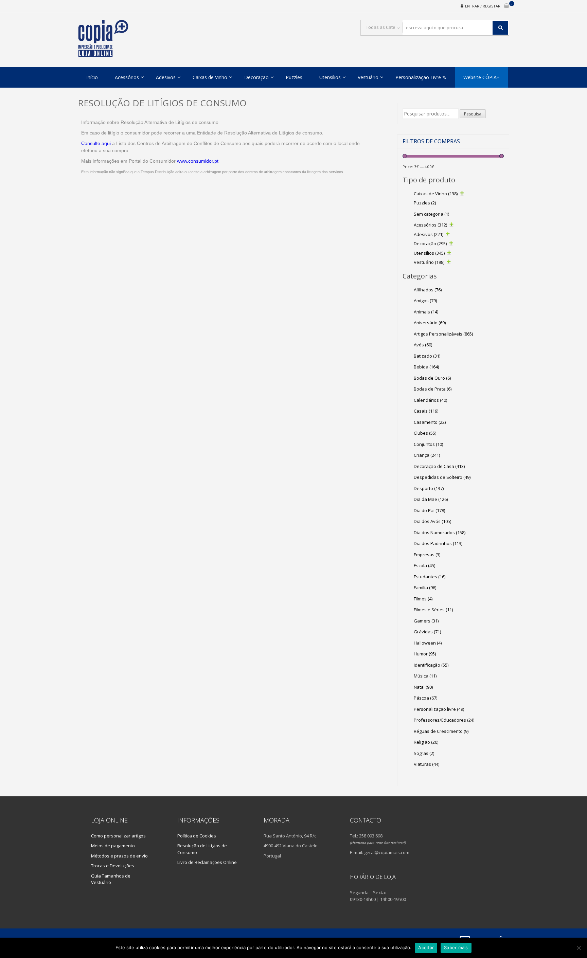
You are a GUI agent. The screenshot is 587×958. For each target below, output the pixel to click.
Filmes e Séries (433, 610)
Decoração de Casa (439, 466)
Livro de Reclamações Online (207, 862)
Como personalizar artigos (118, 836)
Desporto (429, 488)
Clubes (425, 433)
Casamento (430, 422)
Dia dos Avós (432, 521)
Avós (423, 345)
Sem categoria (431, 214)
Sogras (424, 753)
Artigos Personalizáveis (443, 334)
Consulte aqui (96, 143)
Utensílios (330, 77)
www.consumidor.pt (197, 161)
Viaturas (426, 764)
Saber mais (456, 947)
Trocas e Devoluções (112, 866)
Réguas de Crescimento (441, 731)
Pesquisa (472, 114)
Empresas (427, 555)
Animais (426, 312)
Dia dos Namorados (439, 532)
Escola (424, 565)
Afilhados (428, 290)
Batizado (427, 356)
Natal (423, 687)
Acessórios (127, 77)
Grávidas (427, 632)
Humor (425, 654)
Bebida (426, 367)
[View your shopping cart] (506, 6)
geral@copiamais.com (386, 852)
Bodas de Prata (432, 389)
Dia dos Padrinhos (438, 543)
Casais (426, 411)
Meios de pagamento (113, 846)
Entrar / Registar (482, 5)
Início (92, 77)
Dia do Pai (429, 510)
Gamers (426, 621)
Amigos (425, 300)
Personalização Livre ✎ (420, 77)
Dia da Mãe (431, 499)
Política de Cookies (196, 836)
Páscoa (425, 698)
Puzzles (294, 77)
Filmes (423, 599)
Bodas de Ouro (432, 378)
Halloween (428, 643)
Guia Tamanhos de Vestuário (110, 879)
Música (425, 676)
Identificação (431, 665)
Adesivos (166, 77)
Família (425, 587)
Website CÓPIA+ (481, 77)
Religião (426, 742)
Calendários (430, 400)
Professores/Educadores (444, 720)
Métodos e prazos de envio (119, 856)
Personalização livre (439, 709)
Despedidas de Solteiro (442, 477)
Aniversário (430, 323)
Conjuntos (428, 444)
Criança (427, 455)
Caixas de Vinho (210, 77)
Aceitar (426, 947)
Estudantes (429, 577)
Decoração (256, 77)
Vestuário (368, 77)
